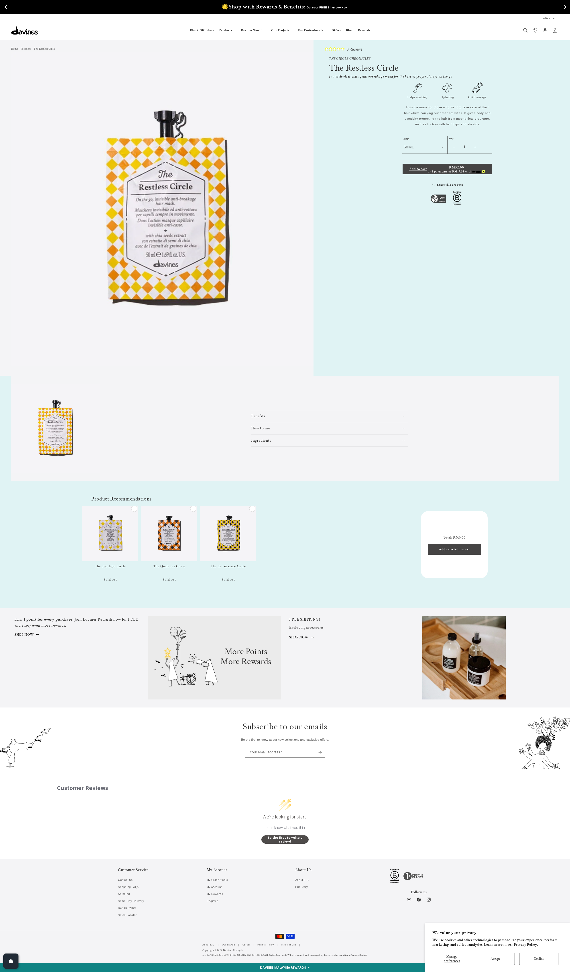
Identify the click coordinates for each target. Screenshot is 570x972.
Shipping (124, 894)
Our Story (301, 887)
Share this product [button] (450, 185)
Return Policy (127, 908)
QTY (451, 139)
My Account (214, 887)
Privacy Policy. (526, 944)
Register (212, 901)
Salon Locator (127, 915)
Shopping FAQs (128, 887)
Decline (539, 958)
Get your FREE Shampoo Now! (328, 7)
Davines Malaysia (233, 950)
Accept (495, 958)
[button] (285, 967)
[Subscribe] (320, 752)
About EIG (302, 880)
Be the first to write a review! (285, 839)
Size (406, 139)
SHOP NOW (24, 634)
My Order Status (217, 880)
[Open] (10, 961)
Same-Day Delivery (131, 901)
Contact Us (125, 880)
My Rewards (215, 894)
